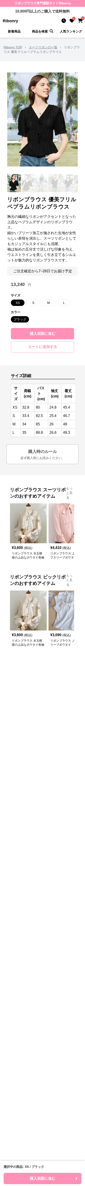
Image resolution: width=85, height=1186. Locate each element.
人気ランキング (71, 31)
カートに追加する (42, 347)
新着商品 (14, 31)
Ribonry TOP (13, 47)
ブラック (20, 319)
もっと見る (69, 492)
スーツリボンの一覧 (43, 47)
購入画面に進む (42, 333)
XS (18, 303)
